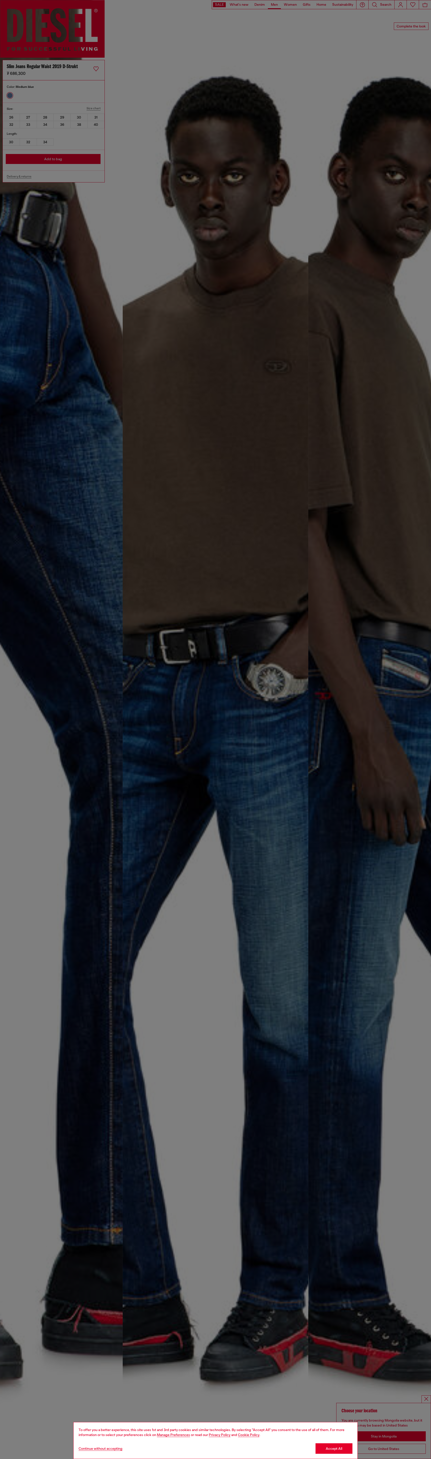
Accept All (334, 1449)
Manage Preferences (173, 1435)
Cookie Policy (248, 1435)
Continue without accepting (100, 1449)
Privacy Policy (219, 1435)
